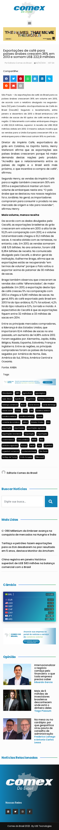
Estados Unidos (37, 422)
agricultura (27, 393)
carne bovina (34, 405)
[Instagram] (22, 811)
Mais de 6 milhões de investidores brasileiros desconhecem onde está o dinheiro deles (43, 699)
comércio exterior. (27, 416)
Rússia (24, 445)
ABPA (18, 393)
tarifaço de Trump (9, 457)
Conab (39, 416)
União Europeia (26, 457)
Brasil (23, 405)
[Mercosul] (39, 457)
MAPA (34, 440)
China (17, 410)
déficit (25, 422)
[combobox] (23, 501)
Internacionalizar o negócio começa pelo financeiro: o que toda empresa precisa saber (44, 672)
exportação (6, 428)
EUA (48, 422)
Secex (32, 445)
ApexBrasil (19, 399)
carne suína (7, 410)
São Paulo (43, 451)
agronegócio (40, 393)
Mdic (42, 440)
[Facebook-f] (29, 811)
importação (29, 434)
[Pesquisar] (51, 501)
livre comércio (23, 440)
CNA (25, 410)
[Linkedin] (8, 811)
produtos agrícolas (10, 445)
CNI (31, 410)
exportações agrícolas (36, 428)
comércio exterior (43, 410)
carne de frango (49, 405)
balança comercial (45, 399)
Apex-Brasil (7, 399)
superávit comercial (10, 451)
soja (39, 445)
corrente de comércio (11, 422)
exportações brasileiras (11, 434)
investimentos (8, 440)
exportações (19, 428)
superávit (48, 445)
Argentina (31, 399)
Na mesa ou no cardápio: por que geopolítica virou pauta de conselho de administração (44, 726)
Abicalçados (7, 393)
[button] (29, 22)
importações (42, 434)
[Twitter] (15, 811)
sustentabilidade (29, 451)
